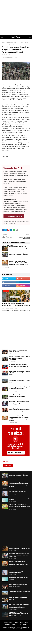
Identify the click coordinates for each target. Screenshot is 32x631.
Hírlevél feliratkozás (24, 622)
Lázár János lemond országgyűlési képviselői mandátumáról (17, 492)
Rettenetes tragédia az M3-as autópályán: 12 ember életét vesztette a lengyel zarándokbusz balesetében (19, 388)
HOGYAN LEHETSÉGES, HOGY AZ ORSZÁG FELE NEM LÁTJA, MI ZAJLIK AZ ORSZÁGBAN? (19, 358)
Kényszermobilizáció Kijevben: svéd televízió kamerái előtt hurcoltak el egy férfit (19, 247)
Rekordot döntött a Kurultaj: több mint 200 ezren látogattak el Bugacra (19, 402)
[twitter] (9, 278)
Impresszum (7, 624)
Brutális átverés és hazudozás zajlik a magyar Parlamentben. (18, 350)
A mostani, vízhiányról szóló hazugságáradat (19, 591)
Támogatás (24, 624)
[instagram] (23, 285)
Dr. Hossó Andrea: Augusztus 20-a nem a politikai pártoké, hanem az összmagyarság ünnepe (19, 506)
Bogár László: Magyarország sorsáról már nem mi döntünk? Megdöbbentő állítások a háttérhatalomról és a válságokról (19, 606)
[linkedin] (23, 282)
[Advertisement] (16, 18)
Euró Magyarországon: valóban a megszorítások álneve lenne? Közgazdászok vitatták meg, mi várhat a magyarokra (19, 409)
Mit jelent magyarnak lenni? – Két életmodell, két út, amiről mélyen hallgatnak (16, 304)
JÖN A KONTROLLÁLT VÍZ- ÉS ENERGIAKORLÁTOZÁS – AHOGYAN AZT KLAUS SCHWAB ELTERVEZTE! (18, 614)
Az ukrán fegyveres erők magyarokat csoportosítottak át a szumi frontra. (17, 395)
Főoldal (3, 42)
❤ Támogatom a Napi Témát (13, 216)
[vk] (9, 282)
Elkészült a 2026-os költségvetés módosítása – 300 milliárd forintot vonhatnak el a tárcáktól (19, 372)
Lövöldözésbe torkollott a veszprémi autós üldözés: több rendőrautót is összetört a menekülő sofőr (19, 254)
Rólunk (19, 624)
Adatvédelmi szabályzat (9, 622)
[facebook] (9, 285)
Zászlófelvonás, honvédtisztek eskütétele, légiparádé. (19, 498)
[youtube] (23, 278)
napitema (5, 57)
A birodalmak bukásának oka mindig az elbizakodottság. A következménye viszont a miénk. (19, 380)
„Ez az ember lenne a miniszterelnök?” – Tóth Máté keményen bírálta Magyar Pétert (19, 365)
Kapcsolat (14, 624)
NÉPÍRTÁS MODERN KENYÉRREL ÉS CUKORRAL (18, 598)
